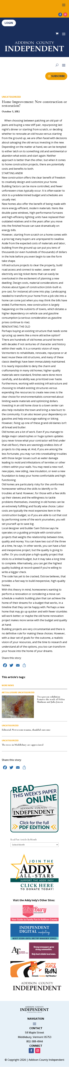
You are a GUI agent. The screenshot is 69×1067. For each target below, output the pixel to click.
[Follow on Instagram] (65, 14)
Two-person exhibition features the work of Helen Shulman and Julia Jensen (51, 699)
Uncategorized (11, 96)
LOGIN (9, 23)
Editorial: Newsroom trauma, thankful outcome (26, 729)
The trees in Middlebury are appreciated (22, 744)
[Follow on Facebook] (60, 14)
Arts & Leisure (9, 692)
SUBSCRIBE (58, 76)
